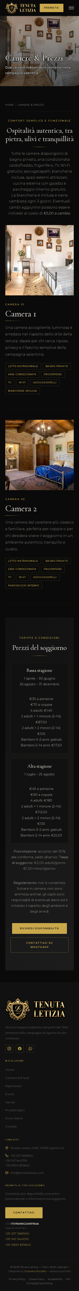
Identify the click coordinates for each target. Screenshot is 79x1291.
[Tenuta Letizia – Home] (20, 8)
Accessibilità (55, 1279)
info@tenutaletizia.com (27, 1173)
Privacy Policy (17, 1279)
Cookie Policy (36, 1279)
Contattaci (24, 1212)
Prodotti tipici (15, 1110)
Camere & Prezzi (17, 1078)
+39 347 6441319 (16, 1160)
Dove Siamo (14, 1118)
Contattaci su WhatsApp (39, 945)
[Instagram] (9, 1049)
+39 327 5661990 (21, 1155)
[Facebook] (20, 1049)
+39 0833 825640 (17, 1165)
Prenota (51, 7)
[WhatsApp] (30, 1049)
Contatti (11, 1126)
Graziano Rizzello (35, 1271)
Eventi (9, 1094)
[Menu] (71, 8)
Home (9, 104)
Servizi (10, 1102)
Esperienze (13, 1086)
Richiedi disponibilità (39, 928)
